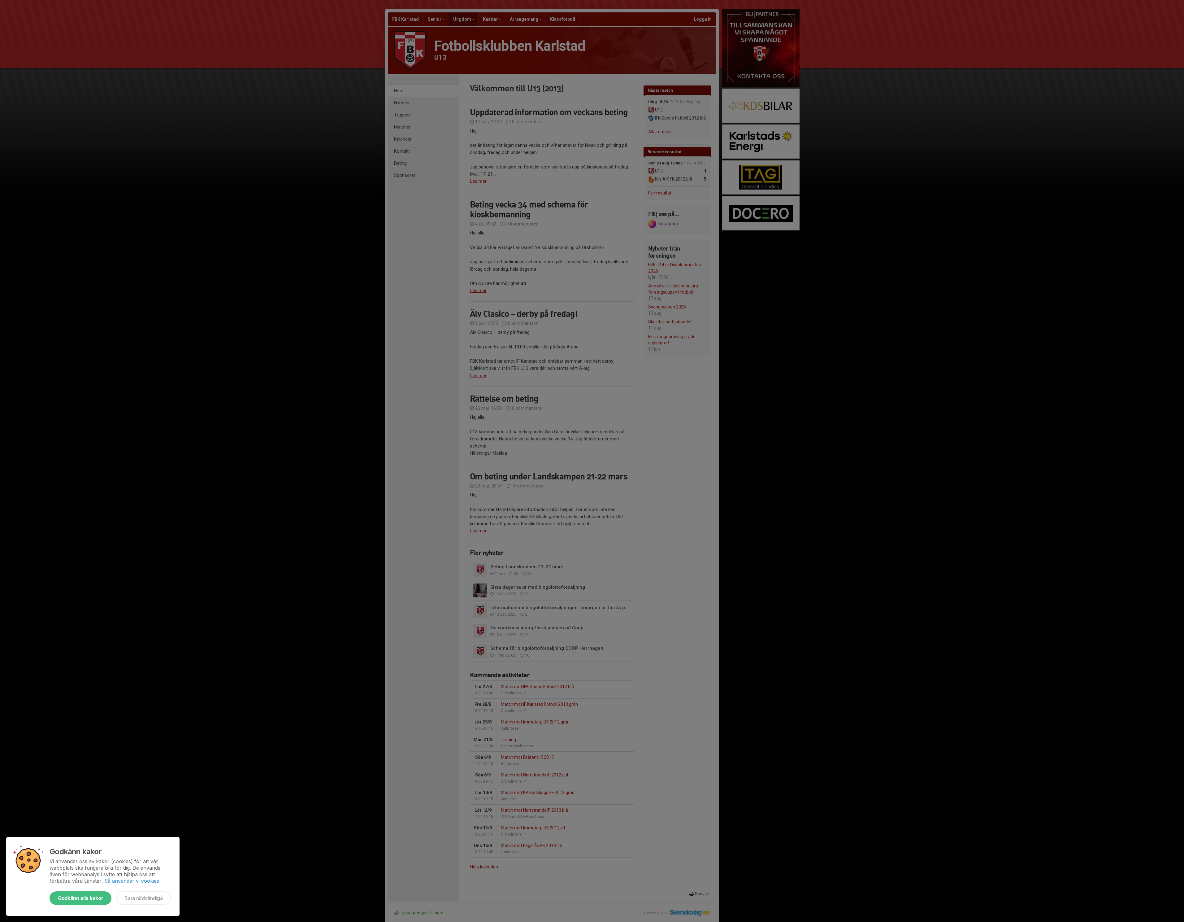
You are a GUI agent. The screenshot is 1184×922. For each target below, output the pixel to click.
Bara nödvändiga (143, 898)
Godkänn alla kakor (80, 898)
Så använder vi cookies (131, 881)
